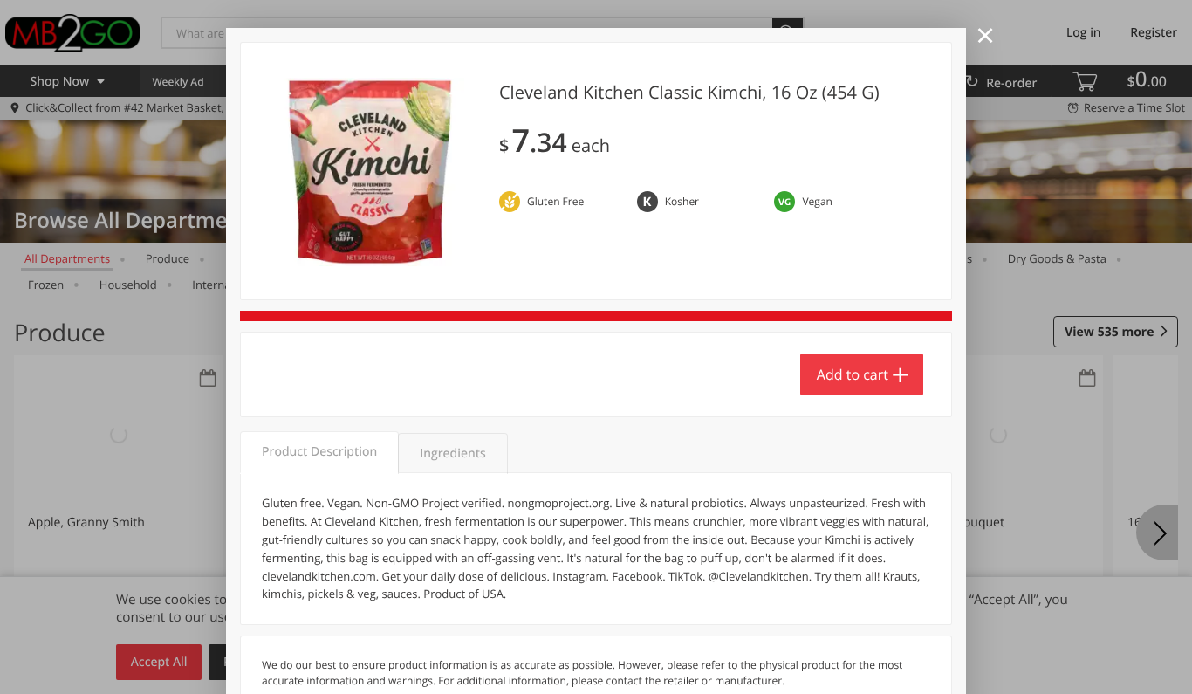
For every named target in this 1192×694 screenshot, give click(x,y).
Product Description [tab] (319, 451)
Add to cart (852, 374)
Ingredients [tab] (452, 453)
